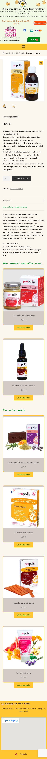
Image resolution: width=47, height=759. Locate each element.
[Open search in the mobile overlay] (34, 35)
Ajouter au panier (21, 178)
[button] (23, 46)
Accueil (7, 53)
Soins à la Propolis (18, 53)
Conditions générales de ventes (25, 709)
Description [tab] (7, 200)
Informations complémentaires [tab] (15, 207)
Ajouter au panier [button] (23, 327)
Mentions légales (7, 709)
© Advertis (23, 754)
